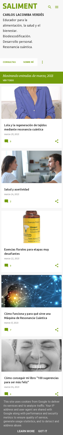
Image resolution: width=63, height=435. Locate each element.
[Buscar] (50, 7)
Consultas (9, 62)
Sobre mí (28, 62)
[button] (57, 141)
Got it (42, 431)
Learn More (26, 431)
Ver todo (8, 80)
